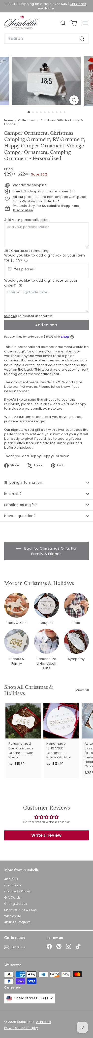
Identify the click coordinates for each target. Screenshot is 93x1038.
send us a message (27, 421)
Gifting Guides (15, 904)
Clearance (12, 885)
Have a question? (20, 515)
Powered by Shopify (21, 1027)
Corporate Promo (17, 891)
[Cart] (74, 23)
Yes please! (24, 269)
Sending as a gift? (20, 504)
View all (82, 690)
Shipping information (23, 482)
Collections (27, 120)
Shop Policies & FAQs (20, 910)
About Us (11, 879)
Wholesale (12, 916)
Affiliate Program (17, 922)
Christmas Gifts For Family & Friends (43, 122)
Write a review (46, 835)
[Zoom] (74, 100)
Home (9, 120)
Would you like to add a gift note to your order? (40, 283)
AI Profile (43, 1021)
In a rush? (13, 493)
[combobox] (46, 38)
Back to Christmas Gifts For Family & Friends (50, 551)
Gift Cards (12, 897)
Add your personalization (26, 219)
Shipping (10, 316)
